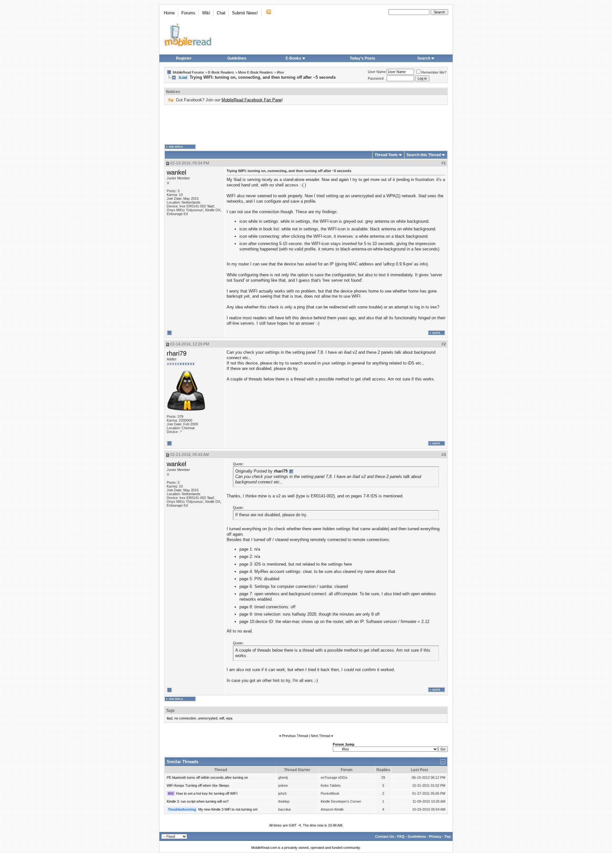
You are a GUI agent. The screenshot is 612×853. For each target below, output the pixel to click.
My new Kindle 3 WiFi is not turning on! (228, 809)
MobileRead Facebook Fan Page (252, 100)
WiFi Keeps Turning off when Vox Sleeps (198, 785)
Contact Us (384, 836)
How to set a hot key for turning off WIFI (206, 793)
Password (375, 78)
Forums (188, 13)
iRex (280, 72)
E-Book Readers (221, 72)
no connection (185, 718)
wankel (176, 172)
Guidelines (236, 58)
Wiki (206, 13)
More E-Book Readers (255, 72)
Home (169, 13)
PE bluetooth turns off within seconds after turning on (207, 777)
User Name (377, 72)
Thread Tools (386, 155)
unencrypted (207, 718)
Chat (221, 13)
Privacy (435, 836)
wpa (229, 718)
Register (184, 58)
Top (447, 836)
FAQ (400, 836)
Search (423, 58)
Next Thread (320, 736)
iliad (169, 718)
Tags (170, 710)
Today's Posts (362, 58)
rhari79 (176, 353)
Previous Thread (295, 736)
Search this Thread (423, 155)
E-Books (293, 58)
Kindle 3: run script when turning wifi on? (198, 801)
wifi (221, 718)
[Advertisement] (306, 124)
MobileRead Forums (188, 72)
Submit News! (245, 13)
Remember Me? (433, 72)
